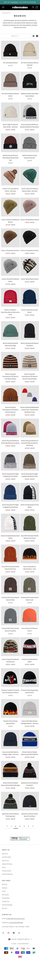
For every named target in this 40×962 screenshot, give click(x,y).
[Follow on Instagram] (8, 933)
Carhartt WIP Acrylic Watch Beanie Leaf (29, 599)
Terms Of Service (7, 874)
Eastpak (14, 2)
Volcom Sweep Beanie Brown (10, 250)
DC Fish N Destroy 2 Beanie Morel (10, 95)
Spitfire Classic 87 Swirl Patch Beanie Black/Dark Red (10, 158)
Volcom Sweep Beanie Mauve (29, 220)
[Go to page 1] (7, 826)
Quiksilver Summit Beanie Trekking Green (10, 815)
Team (4, 867)
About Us (5, 854)
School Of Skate (7, 864)
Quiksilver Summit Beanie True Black (29, 784)
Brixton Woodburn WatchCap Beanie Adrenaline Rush (10, 312)
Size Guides (5, 898)
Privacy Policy (6, 871)
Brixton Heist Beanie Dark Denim (29, 311)
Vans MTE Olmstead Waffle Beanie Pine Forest (29, 537)
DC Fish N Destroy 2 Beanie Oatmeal (29, 64)
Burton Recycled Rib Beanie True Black (29, 344)
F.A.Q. (3, 891)
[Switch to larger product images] (33, 36)
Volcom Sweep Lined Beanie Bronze (10, 221)
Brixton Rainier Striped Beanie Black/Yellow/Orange (10, 784)
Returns (4, 888)
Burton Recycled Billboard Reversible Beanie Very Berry (10, 442)
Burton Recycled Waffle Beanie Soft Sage (10, 344)
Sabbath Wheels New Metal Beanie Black (29, 95)
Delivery (4, 884)
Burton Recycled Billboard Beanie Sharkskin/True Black (29, 126)
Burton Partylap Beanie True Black (30, 506)
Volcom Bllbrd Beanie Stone (30, 279)
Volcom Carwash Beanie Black (29, 660)
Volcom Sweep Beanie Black (30, 250)
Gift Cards (5, 895)
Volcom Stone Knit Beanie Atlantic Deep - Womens (29, 190)
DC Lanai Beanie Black (10, 63)
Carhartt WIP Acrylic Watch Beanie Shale (10, 599)
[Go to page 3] (33, 826)
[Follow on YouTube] (14, 933)
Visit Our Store (6, 857)
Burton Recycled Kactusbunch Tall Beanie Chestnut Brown (10, 409)
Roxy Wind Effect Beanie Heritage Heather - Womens (29, 722)
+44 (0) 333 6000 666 (16, 922)
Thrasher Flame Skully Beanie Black (10, 722)
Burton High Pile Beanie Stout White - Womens (10, 126)
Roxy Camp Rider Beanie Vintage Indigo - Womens (10, 753)
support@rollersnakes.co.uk (15, 918)
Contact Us (5, 901)
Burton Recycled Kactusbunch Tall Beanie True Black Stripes (10, 376)
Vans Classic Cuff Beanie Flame (30, 629)
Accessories (6, 13)
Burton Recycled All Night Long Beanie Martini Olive (29, 475)
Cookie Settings (7, 905)
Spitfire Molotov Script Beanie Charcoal (29, 157)
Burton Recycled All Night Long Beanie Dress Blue (10, 506)
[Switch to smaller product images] (37, 36)
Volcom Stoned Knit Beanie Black (10, 280)
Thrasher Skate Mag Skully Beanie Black (29, 691)
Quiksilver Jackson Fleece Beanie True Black (29, 815)
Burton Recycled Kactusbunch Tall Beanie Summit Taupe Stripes (30, 376)
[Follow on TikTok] (19, 933)
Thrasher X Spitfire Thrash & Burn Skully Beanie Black (10, 691)
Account (4, 908)
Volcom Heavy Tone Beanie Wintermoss (10, 660)
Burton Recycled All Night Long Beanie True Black (10, 475)
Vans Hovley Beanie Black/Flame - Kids (29, 568)
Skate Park (5, 860)
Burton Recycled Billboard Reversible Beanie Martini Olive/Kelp (29, 443)
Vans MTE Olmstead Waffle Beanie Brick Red (10, 568)
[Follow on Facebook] (3, 933)
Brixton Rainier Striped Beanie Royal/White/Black (29, 753)
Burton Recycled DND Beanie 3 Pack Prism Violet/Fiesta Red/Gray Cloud (29, 409)
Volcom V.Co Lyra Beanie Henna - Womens (10, 190)
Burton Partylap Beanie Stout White (10, 537)
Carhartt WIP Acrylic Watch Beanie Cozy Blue (10, 629)
